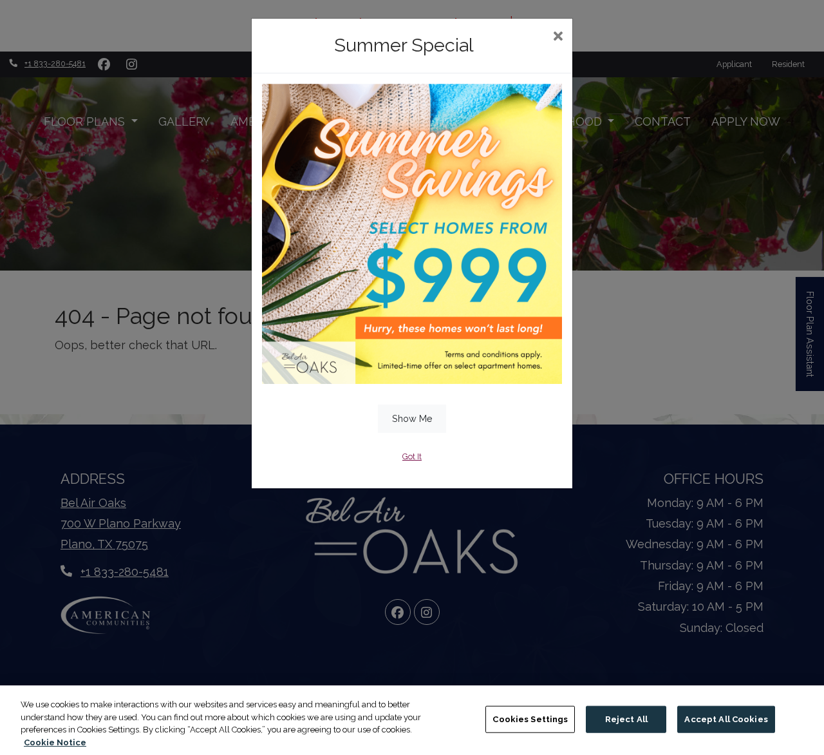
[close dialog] (558, 37)
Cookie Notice (55, 742)
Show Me (412, 418)
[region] (412, 720)
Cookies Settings (530, 719)
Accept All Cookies (725, 719)
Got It (412, 456)
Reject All (626, 719)
